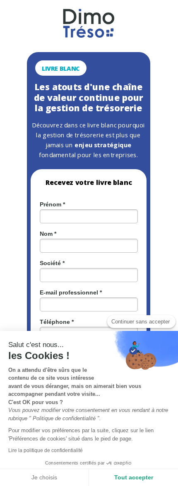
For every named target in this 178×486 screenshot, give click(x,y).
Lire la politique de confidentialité (45, 450)
